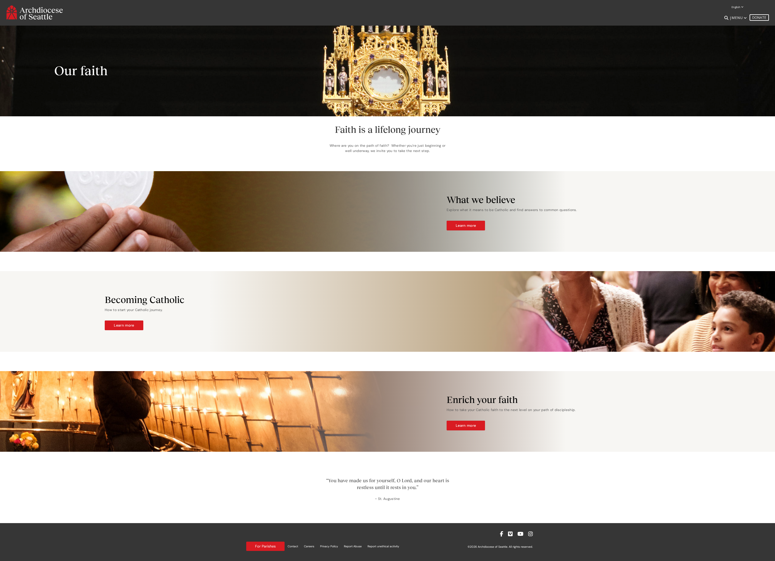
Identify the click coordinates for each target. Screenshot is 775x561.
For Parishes (265, 546)
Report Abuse (353, 546)
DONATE (759, 17)
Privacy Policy (329, 546)
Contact (293, 546)
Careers (309, 546)
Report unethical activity (383, 546)
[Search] (726, 18)
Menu (737, 17)
